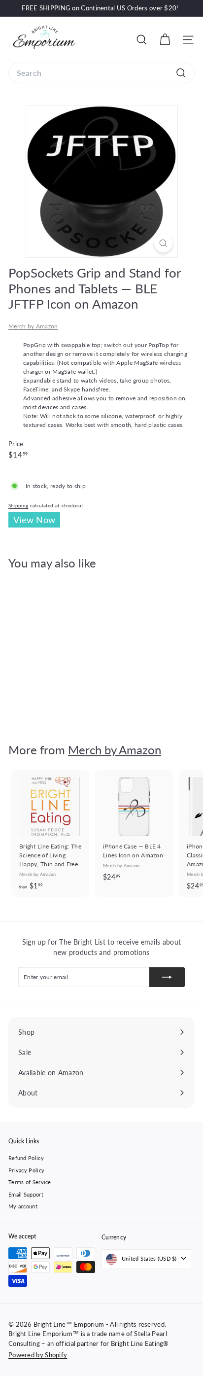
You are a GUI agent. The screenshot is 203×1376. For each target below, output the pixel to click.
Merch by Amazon (33, 326)
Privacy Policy (26, 1170)
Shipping (18, 505)
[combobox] (101, 73)
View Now (34, 519)
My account (22, 1206)
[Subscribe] (167, 977)
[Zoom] (163, 243)
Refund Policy (26, 1158)
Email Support (25, 1194)
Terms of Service (29, 1182)
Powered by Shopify (37, 1355)
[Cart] (164, 39)
